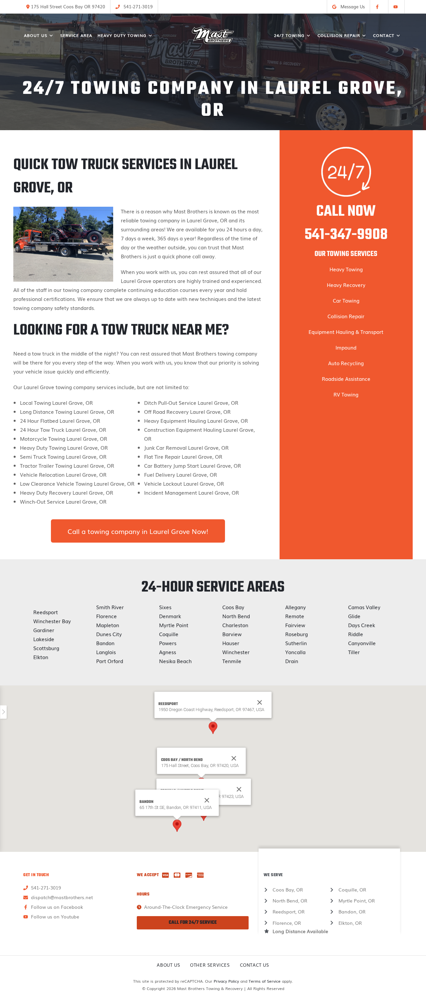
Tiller (354, 651)
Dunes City (109, 633)
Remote (294, 616)
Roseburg (296, 633)
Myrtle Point (173, 624)
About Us (168, 965)
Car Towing (346, 300)
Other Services (210, 965)
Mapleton (107, 624)
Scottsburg (46, 647)
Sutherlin (296, 642)
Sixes (165, 607)
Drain (291, 660)
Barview (232, 633)
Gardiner (43, 629)
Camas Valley (364, 607)
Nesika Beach (175, 660)
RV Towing (345, 394)
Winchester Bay (52, 621)
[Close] (234, 758)
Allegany (295, 607)
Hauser (230, 642)
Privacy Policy (226, 981)
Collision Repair (345, 316)
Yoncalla (295, 651)
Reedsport (45, 612)
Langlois (106, 651)
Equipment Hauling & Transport (346, 331)
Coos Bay (233, 607)
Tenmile (231, 660)
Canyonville (362, 642)
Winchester (236, 651)
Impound (345, 347)
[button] (213, 728)
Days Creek (361, 624)
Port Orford (109, 660)
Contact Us (254, 965)
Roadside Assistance (346, 378)
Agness (167, 651)
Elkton (40, 656)
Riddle (355, 633)
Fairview (295, 624)
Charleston (235, 624)
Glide (354, 616)
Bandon (105, 642)
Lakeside (43, 638)
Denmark (170, 616)
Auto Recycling (346, 363)
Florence (106, 616)
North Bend (236, 616)
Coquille (168, 633)
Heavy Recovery (346, 284)
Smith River (110, 607)
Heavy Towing (346, 269)
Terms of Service (265, 981)
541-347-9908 (346, 235)
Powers (167, 642)
